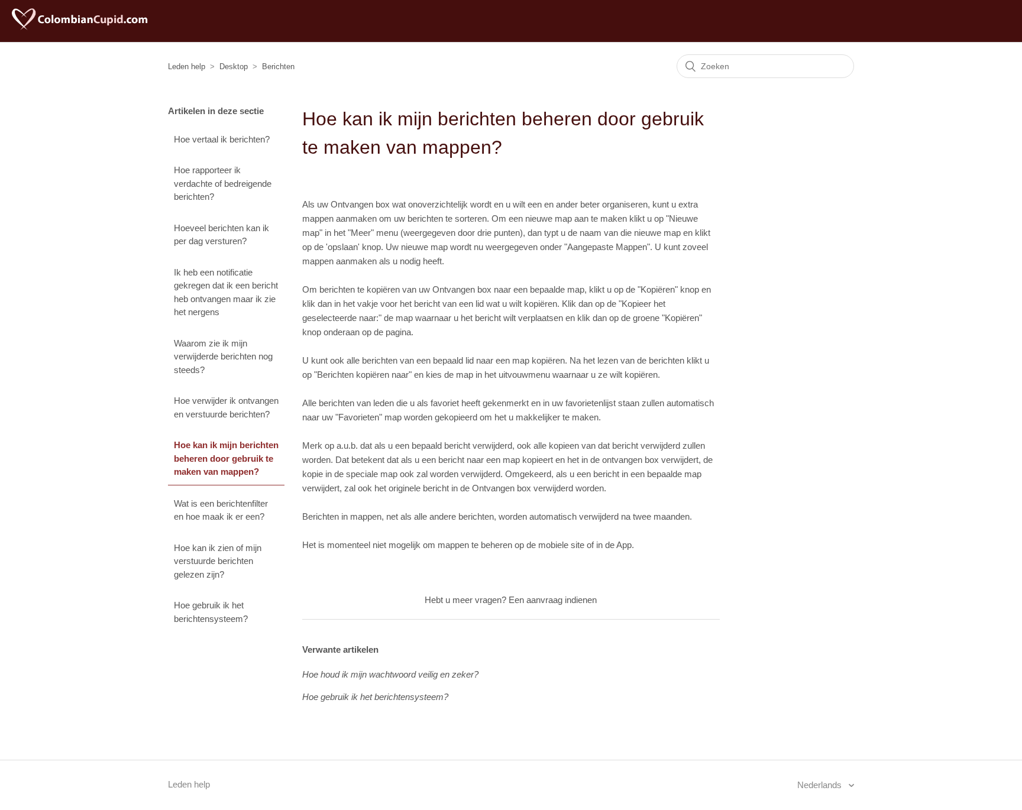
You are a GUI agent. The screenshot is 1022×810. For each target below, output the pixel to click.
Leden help (186, 66)
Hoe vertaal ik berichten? (222, 139)
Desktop (233, 66)
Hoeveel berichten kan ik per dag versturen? (221, 235)
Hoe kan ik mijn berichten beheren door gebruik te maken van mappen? (226, 458)
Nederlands (820, 785)
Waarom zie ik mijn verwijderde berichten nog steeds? (223, 356)
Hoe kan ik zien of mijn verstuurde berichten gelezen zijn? (217, 561)
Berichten (278, 66)
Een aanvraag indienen (553, 600)
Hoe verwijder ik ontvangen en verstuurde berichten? (226, 407)
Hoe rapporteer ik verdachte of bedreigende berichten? (222, 183)
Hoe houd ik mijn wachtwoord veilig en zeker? (390, 674)
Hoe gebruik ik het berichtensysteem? (211, 612)
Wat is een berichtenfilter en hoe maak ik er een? (221, 510)
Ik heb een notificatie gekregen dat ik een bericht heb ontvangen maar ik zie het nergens (226, 292)
